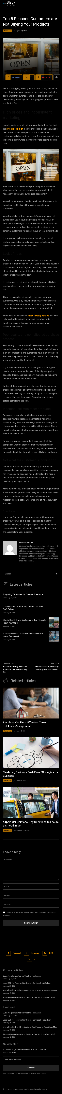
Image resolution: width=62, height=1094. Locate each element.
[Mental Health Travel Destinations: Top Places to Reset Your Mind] (54, 622)
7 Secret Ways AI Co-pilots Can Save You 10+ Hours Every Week (23, 635)
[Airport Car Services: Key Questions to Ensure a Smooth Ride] (31, 802)
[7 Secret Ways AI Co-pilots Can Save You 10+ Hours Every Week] (54, 636)
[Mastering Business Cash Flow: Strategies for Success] (31, 752)
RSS (51, 953)
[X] (29, 959)
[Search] (56, 574)
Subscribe (31, 1067)
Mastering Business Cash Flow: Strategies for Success (30, 774)
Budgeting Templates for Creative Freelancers (24, 594)
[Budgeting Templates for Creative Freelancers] (54, 595)
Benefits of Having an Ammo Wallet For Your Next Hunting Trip (15, 669)
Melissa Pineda (26, 542)
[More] (56, 77)
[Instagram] (26, 953)
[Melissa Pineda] (10, 552)
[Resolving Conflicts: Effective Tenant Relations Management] (31, 703)
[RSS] (45, 953)
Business (7, 31)
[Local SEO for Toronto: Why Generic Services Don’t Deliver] (54, 609)
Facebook (17, 953)
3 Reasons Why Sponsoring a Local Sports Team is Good (47, 668)
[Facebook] (8, 953)
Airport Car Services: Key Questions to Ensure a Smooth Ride (31, 824)
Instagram (35, 953)
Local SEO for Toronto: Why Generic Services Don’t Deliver (23, 608)
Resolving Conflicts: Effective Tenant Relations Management (25, 724)
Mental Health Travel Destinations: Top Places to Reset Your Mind (24, 622)
